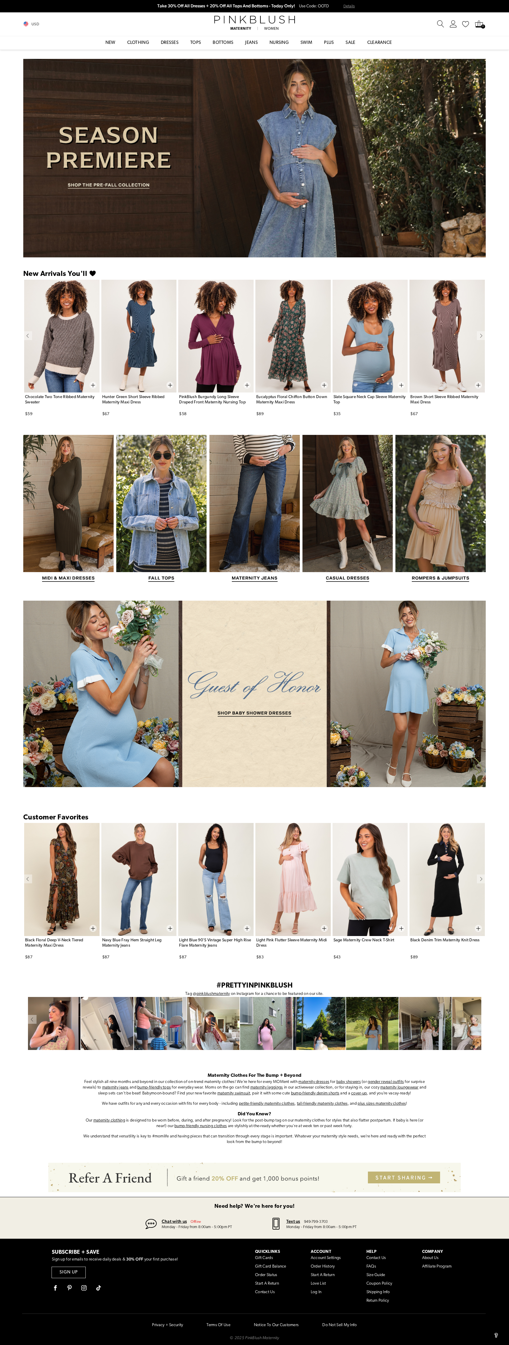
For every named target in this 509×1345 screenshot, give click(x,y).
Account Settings (326, 1258)
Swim (306, 43)
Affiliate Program (437, 1266)
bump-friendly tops (154, 1087)
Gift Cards (264, 1258)
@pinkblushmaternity (211, 994)
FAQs (371, 1266)
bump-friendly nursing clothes (200, 1126)
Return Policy (377, 1300)
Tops (195, 43)
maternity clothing (109, 1120)
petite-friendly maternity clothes (267, 1103)
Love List (318, 1283)
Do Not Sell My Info (339, 1325)
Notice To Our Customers (276, 1325)
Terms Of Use (218, 1325)
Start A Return (267, 1283)
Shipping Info (378, 1292)
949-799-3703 (316, 1222)
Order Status (266, 1275)
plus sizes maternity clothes (382, 1103)
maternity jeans (115, 1087)
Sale (350, 43)
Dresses (170, 43)
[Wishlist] (466, 24)
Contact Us (265, 1292)
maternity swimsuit (233, 1093)
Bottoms (223, 43)
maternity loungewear (399, 1087)
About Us (430, 1258)
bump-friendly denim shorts (315, 1093)
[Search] (440, 24)
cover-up (359, 1093)
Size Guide (375, 1275)
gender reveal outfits (386, 1082)
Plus (329, 43)
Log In (316, 1292)
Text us (293, 1221)
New (110, 43)
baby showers (348, 1082)
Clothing (138, 43)
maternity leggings (266, 1087)
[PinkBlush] (254, 20)
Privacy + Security (167, 1325)
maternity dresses (313, 1082)
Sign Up (69, 1272)
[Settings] (453, 24)
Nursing (279, 43)
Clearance (379, 43)
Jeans (251, 43)
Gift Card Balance (270, 1266)
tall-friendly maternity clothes (322, 1103)
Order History (323, 1266)
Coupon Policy (379, 1283)
